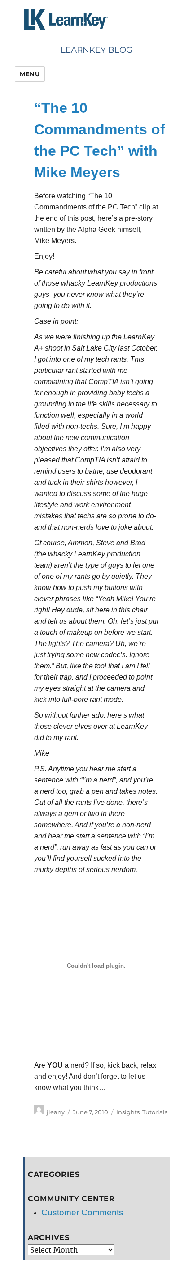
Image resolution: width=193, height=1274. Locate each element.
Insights (128, 1112)
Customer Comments (82, 1212)
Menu (29, 73)
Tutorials (154, 1112)
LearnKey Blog (96, 50)
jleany (56, 1112)
